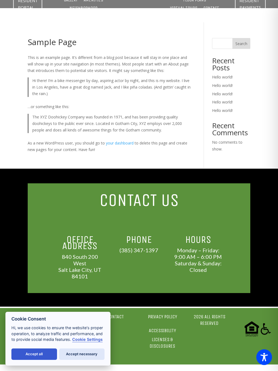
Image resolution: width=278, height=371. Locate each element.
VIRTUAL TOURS (183, 8)
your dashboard (120, 143)
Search (241, 43)
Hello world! (222, 77)
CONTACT (211, 8)
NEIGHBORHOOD (83, 8)
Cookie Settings (87, 339)
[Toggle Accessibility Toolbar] (264, 357)
